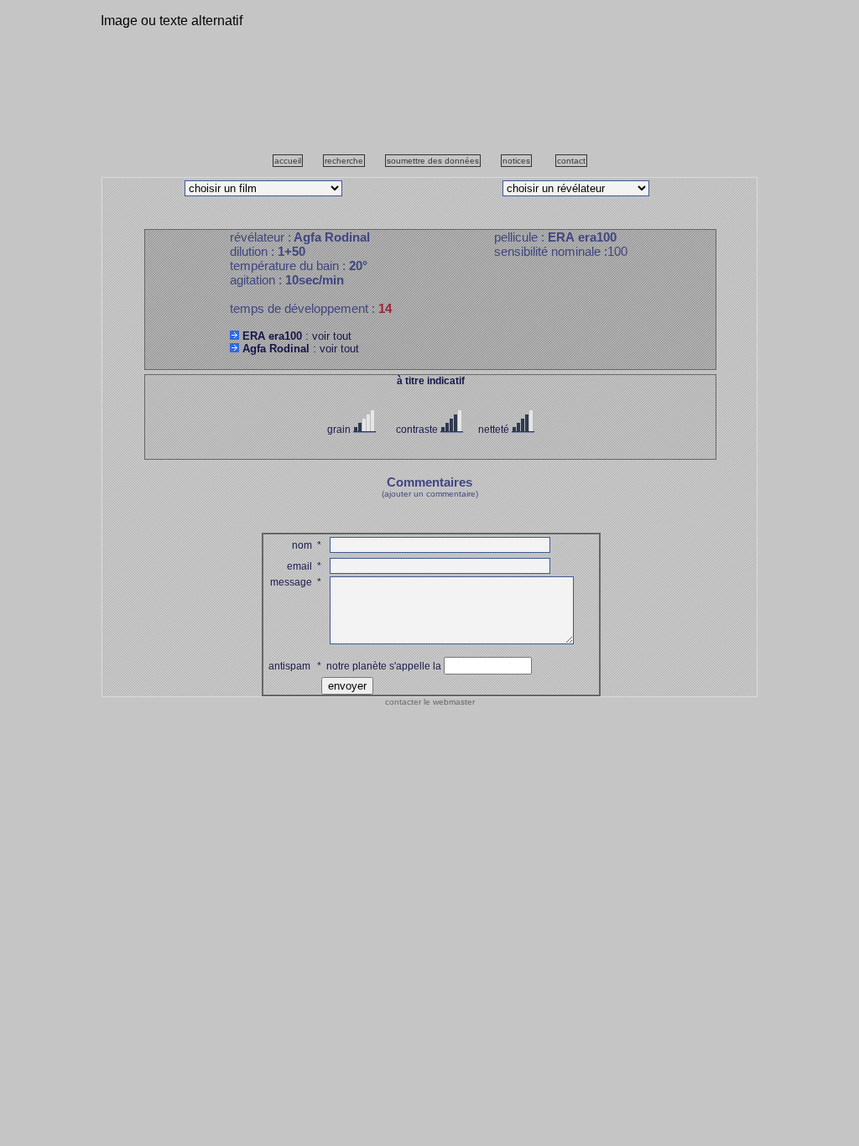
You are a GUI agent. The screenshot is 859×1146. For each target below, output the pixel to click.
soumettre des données (433, 160)
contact (571, 160)
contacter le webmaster (430, 701)
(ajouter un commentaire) (430, 493)
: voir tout (296, 336)
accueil (287, 160)
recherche (344, 160)
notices (516, 160)
